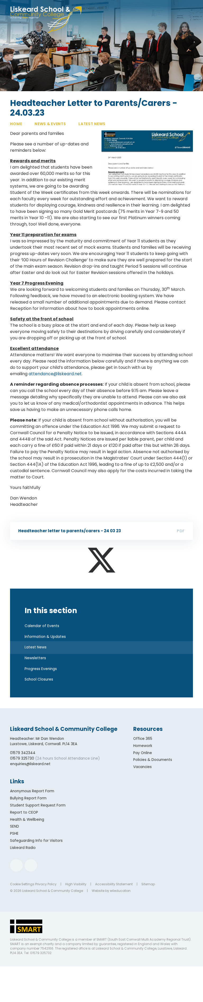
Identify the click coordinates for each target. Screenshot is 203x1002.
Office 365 (142, 738)
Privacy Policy (46, 884)
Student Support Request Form (38, 805)
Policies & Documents (152, 759)
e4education (120, 891)
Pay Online (142, 752)
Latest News (92, 123)
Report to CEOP (24, 812)
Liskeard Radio (23, 847)
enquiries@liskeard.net (30, 763)
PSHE (14, 833)
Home (16, 123)
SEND (14, 826)
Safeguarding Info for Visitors (36, 840)
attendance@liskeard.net (55, 374)
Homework (142, 745)
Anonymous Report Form (32, 791)
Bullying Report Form (28, 798)
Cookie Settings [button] (22, 884)
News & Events (50, 123)
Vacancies (142, 766)
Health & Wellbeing (27, 819)
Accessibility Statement (114, 884)
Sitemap (148, 884)
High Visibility (75, 884)
